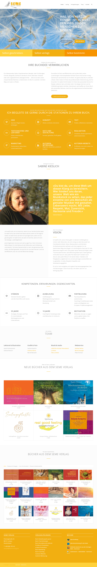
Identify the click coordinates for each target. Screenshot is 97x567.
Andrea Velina (32, 350)
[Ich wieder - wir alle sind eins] (18, 392)
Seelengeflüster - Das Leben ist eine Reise (18, 436)
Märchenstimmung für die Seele (78, 406)
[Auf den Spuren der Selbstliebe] (85, 474)
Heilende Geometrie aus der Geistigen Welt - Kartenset (78, 436)
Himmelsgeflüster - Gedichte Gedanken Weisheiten (85, 501)
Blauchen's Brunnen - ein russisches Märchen (26, 500)
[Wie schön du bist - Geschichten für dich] (70, 511)
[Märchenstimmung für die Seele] (78, 392)
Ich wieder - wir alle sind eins (18, 406)
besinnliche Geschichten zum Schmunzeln (26, 482)
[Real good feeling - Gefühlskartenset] (48, 422)
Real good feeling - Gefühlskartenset (48, 436)
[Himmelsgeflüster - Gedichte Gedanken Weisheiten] (85, 492)
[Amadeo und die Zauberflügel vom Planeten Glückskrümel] (70, 492)
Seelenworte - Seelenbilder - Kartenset (41, 519)
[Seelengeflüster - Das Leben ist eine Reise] (18, 422)
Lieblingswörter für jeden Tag (11, 482)
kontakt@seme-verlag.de (11, 548)
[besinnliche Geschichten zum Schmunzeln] (26, 474)
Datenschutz (23, 564)
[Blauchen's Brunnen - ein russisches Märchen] (26, 492)
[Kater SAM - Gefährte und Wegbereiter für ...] (41, 474)
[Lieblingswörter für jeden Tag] (11, 474)
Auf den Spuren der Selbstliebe (85, 482)
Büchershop (24, 36)
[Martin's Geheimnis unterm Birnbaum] (26, 511)
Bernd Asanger (79, 350)
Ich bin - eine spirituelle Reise (56, 500)
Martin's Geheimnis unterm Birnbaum (26, 519)
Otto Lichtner (55, 352)
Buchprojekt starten (10, 36)
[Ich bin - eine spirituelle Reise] (55, 492)
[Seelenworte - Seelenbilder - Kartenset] (41, 511)
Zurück (3, 29)
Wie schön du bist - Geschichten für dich (70, 519)
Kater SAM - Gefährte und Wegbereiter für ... (41, 482)
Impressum (18, 564)
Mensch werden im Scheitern (70, 482)
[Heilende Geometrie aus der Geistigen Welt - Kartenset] (78, 422)
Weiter (93, 29)
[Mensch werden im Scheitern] (70, 474)
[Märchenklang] (48, 392)
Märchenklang (48, 406)
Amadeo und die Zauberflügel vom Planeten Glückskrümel (70, 501)
